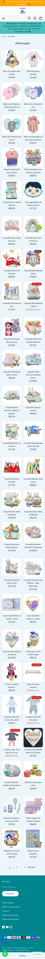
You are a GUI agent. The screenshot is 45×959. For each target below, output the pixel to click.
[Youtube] (7, 927)
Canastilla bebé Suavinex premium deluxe (33, 375)
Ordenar (22, 956)
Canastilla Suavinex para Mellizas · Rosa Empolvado (33, 583)
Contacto (5, 911)
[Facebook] (3, 927)
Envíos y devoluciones (11, 907)
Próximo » (32, 867)
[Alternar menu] (3, 18)
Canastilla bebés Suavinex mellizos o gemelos (12, 410)
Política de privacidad (10, 919)
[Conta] (29, 18)
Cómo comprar (8, 903)
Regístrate (10, 894)
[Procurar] (35, 18)
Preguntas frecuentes (10, 915)
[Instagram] (11, 927)
